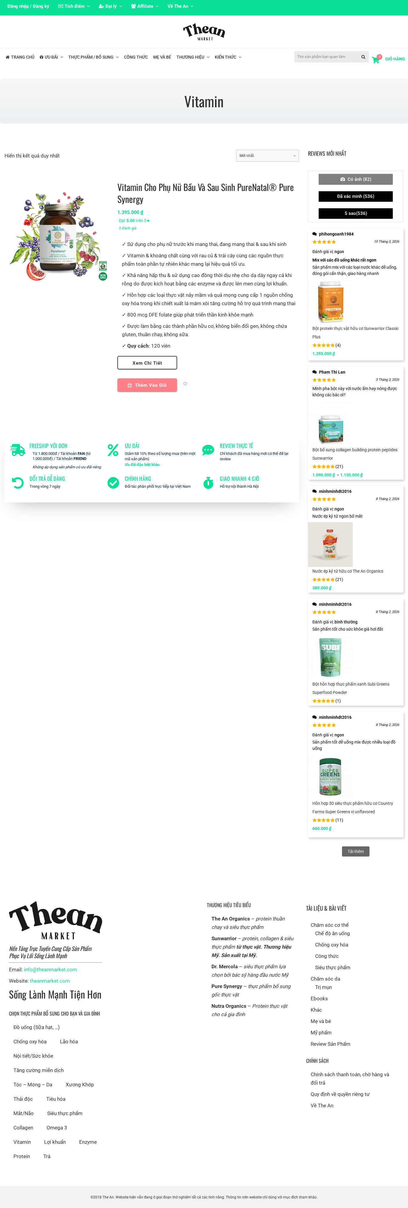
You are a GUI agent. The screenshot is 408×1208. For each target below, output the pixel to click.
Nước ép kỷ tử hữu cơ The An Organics (347, 571)
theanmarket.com (50, 981)
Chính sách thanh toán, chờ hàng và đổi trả (350, 1078)
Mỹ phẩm (321, 1033)
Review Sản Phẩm (330, 1044)
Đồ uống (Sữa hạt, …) (36, 1027)
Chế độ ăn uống (332, 933)
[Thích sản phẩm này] (185, 384)
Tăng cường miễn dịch (38, 1070)
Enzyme (88, 1142)
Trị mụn (323, 987)
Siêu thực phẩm (64, 1113)
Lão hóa (69, 1042)
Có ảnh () (358, 179)
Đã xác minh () (355, 196)
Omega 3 (57, 1128)
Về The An (322, 1105)
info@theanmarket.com (50, 969)
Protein (21, 1156)
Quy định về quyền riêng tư (340, 1094)
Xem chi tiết (147, 363)
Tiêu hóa (55, 1099)
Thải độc (23, 1099)
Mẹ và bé (321, 1021)
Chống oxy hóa (30, 1042)
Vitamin (22, 1142)
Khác (316, 1010)
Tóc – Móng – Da (32, 1085)
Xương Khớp (80, 1085)
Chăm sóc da (325, 979)
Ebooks (319, 998)
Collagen (23, 1128)
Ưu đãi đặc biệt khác (142, 464)
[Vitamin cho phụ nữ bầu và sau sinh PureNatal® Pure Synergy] (57, 231)
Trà (46, 1156)
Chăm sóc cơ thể (330, 925)
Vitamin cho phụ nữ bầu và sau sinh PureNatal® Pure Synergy (205, 193)
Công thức (327, 956)
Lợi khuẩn (55, 1142)
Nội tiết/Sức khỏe (33, 1056)
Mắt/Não (23, 1113)
